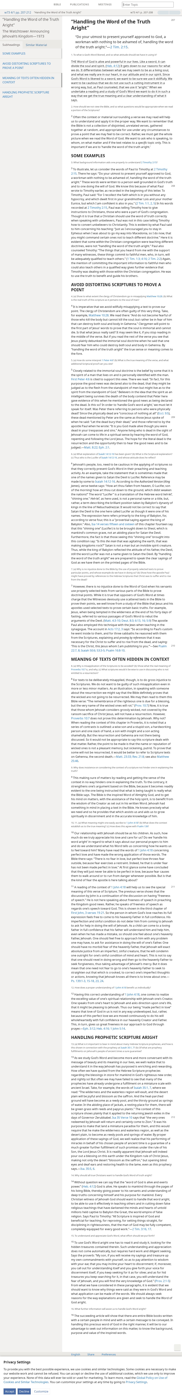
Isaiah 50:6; (88, 650)
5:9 (148, 621)
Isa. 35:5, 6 (87, 1169)
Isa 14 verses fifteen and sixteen (113, 524)
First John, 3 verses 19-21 (87, 913)
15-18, (90, 981)
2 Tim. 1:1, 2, (144, 203)
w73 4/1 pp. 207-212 (17, 12)
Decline (24, 1391)
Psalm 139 (142, 826)
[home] (5, 5)
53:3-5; (100, 650)
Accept (9, 1391)
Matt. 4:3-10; (112, 621)
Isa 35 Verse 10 (122, 1118)
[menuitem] (5, 5)
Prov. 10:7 (141, 705)
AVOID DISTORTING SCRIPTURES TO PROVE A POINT (26, 66)
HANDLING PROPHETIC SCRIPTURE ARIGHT (25, 94)
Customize (41, 1391)
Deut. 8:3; (127, 621)
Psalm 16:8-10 (115, 650)
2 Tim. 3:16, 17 (141, 1229)
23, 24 (99, 981)
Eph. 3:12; (89, 1029)
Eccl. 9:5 (163, 413)
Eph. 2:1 (103, 447)
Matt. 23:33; (124, 757)
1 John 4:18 (132, 822)
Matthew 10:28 (154, 296)
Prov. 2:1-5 (162, 1281)
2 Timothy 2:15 (149, 162)
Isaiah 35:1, (126, 1047)
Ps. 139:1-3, (78, 981)
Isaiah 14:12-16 (106, 454)
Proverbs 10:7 (78, 669)
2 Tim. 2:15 (119, 47)
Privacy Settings (136, 1382)
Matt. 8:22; (91, 447)
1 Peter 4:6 (107, 360)
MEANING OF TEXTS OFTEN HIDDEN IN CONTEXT (28, 80)
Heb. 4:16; (103, 1029)
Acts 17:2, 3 (115, 629)
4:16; (144, 259)
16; (143, 621)
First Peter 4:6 (80, 379)
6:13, (137, 621)
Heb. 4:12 (112, 66)
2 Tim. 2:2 (154, 259)
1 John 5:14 (117, 1029)
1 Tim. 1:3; (134, 259)
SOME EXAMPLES (13, 53)
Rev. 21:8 (138, 757)
